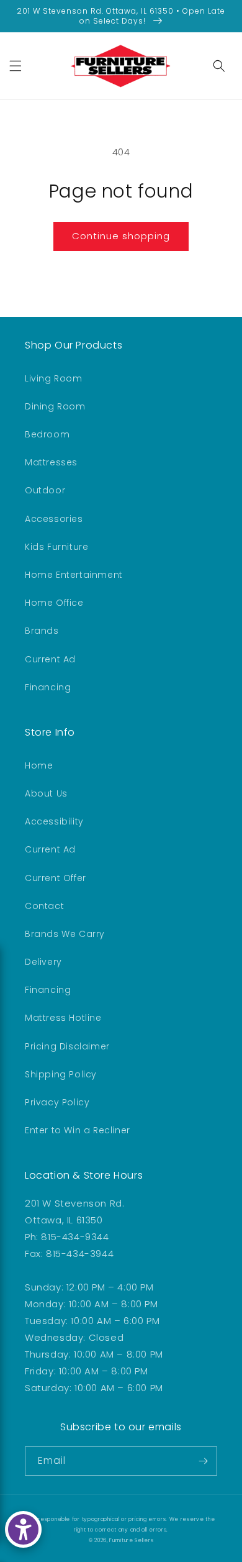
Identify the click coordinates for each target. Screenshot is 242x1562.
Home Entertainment (74, 575)
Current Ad (50, 659)
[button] (15, 66)
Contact (44, 906)
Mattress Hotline (63, 1018)
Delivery (43, 962)
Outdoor (45, 490)
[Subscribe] (203, 1461)
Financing (48, 687)
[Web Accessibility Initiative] (23, 1529)
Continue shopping (121, 235)
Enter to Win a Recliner (77, 1130)
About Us (46, 793)
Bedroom (47, 434)
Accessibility (54, 821)
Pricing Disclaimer (67, 1046)
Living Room (54, 378)
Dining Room (55, 406)
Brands (42, 630)
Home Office (54, 602)
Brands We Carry (65, 934)
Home (39, 765)
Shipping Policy (61, 1074)
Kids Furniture (56, 547)
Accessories (54, 519)
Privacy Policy (57, 1102)
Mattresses (51, 462)
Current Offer (55, 878)
